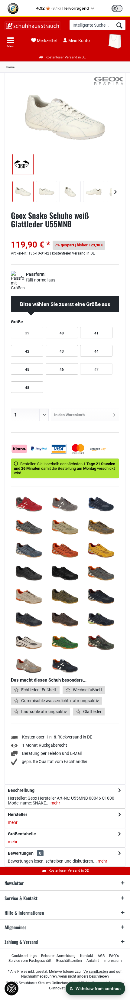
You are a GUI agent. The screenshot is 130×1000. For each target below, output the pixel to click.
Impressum (112, 961)
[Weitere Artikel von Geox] (109, 81)
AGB (101, 956)
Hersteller (17, 814)
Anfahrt (92, 961)
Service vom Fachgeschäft (29, 961)
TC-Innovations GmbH (65, 988)
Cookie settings (24, 956)
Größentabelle (22, 833)
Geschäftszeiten (69, 961)
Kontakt (86, 956)
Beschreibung (21, 790)
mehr (55, 803)
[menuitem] (10, 42)
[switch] (117, 8)
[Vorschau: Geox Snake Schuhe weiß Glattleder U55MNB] (23, 191)
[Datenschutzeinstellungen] (11, 988)
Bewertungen (21, 853)
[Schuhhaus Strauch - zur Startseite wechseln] (32, 26)
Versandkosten (95, 971)
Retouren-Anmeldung (58, 956)
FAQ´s (114, 956)
